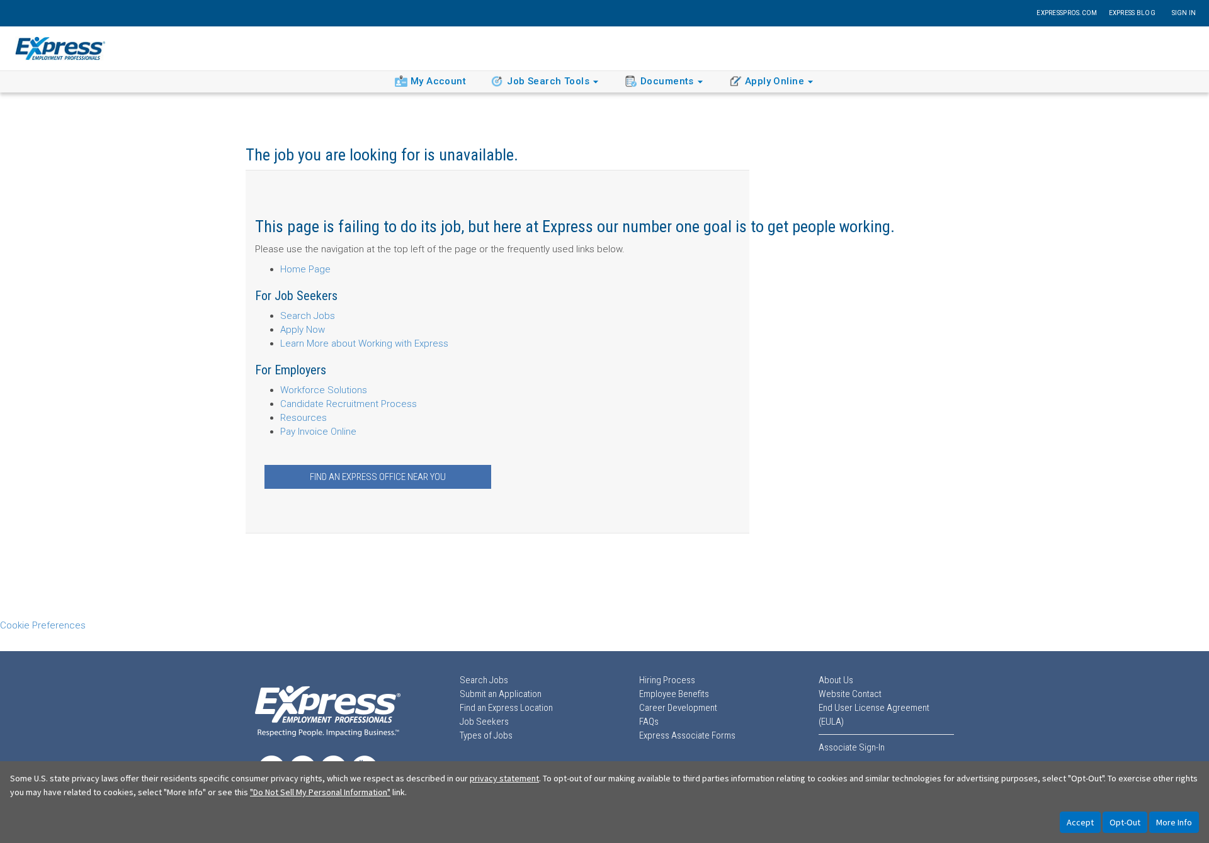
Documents (667, 81)
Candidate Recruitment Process (348, 404)
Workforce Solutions (323, 390)
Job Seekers (484, 721)
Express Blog (1132, 12)
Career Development (678, 707)
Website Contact (850, 694)
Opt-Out (1125, 822)
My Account (438, 81)
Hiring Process (667, 680)
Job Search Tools (548, 81)
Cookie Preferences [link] (43, 625)
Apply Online (774, 81)
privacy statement (504, 778)
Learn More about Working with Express (364, 343)
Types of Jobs (486, 735)
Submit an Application (501, 694)
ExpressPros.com (1066, 12)
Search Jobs (307, 315)
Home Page (305, 269)
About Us (836, 680)
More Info (1174, 822)
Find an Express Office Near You (378, 477)
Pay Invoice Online (318, 431)
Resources (303, 417)
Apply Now (302, 329)
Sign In (1184, 12)
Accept (1080, 822)
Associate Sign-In (852, 747)
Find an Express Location (506, 707)
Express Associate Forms (687, 735)
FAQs (649, 721)
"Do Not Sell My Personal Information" (320, 792)
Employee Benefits (674, 694)
